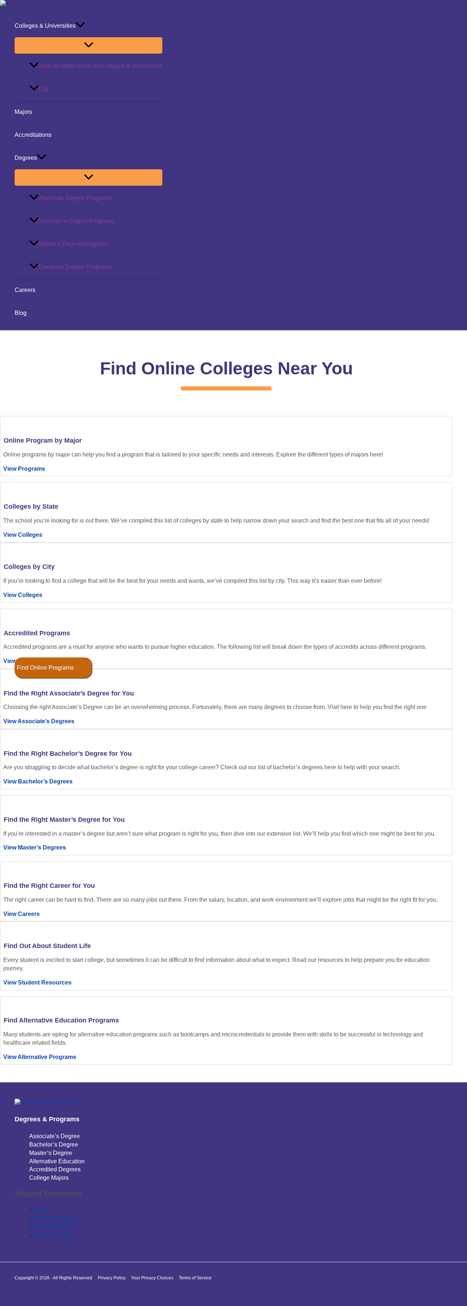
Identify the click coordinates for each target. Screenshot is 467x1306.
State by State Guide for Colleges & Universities (100, 66)
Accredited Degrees (55, 1169)
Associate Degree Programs (75, 198)
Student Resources (54, 1218)
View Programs (24, 469)
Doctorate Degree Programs (75, 267)
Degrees (26, 158)
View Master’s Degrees (34, 847)
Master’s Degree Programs (73, 244)
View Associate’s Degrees (38, 721)
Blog (21, 313)
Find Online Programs (45, 667)
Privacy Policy (112, 1277)
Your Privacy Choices (152, 1277)
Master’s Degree (50, 1153)
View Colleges (22, 535)
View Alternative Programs (39, 1057)
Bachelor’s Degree (53, 1144)
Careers (25, 290)
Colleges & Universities (45, 26)
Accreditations (33, 135)
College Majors (49, 1178)
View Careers (21, 914)
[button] (80, 25)
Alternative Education (57, 1161)
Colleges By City (51, 1235)
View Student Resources (37, 982)
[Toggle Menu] (88, 45)
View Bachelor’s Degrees (38, 781)
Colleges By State (52, 1227)
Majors (23, 112)
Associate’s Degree (54, 1136)
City (44, 89)
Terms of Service (195, 1277)
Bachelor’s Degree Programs (76, 221)
